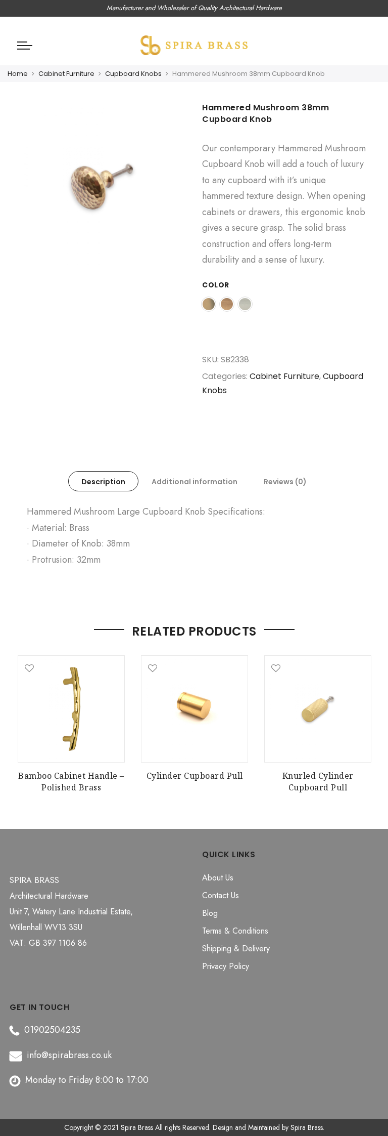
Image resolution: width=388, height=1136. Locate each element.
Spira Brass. (307, 1127)
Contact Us (220, 895)
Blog (210, 913)
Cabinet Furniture (66, 73)
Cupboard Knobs (133, 73)
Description (103, 482)
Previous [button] (26, 719)
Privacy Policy (225, 966)
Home (18, 73)
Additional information (194, 482)
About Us (217, 877)
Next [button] (361, 719)
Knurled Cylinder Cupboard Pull (318, 781)
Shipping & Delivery (236, 948)
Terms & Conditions (235, 931)
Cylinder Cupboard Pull (195, 775)
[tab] (103, 481)
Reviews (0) (285, 482)
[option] (102, 189)
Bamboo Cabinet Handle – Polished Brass (71, 781)
